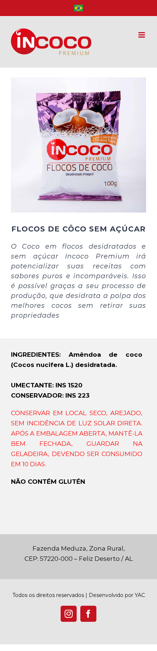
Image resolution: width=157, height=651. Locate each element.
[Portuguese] (78, 8)
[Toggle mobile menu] (142, 35)
